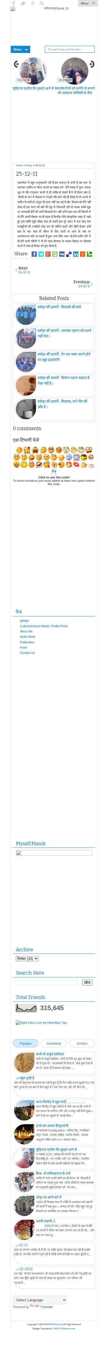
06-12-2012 (23, 1269)
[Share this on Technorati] (89, 254)
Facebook (14, 3)
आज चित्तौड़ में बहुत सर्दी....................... (60, 1102)
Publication (27, 642)
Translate (46, 1306)
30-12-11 (21, 1245)
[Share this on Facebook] (34, 254)
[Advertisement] (60, 132)
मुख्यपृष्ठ (24, 620)
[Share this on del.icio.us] (68, 254)
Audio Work (27, 636)
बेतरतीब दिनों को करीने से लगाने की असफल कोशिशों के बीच (75, 90)
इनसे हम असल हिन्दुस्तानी (52, 1126)
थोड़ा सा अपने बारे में (48, 1197)
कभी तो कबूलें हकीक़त (50, 1054)
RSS (42, 3)
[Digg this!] (62, 254)
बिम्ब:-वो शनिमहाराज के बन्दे (53, 1173)
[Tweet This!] (41, 254)
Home (19, 165)
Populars (26, 1043)
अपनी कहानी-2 (45, 1221)
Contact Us (27, 652)
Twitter (23, 3)
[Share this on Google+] (48, 254)
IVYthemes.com (67, 1328)
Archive (82, 1043)
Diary (29, 165)
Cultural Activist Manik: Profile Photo (44, 626)
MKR (56, 1328)
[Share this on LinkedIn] (75, 254)
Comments (54, 1043)
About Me (26, 631)
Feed (23, 647)
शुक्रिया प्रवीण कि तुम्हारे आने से (33, 88)
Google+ (33, 3)
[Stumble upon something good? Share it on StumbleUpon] (55, 254)
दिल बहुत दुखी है (24, 1078)
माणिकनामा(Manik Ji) (53, 1324)
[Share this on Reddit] (82, 254)
